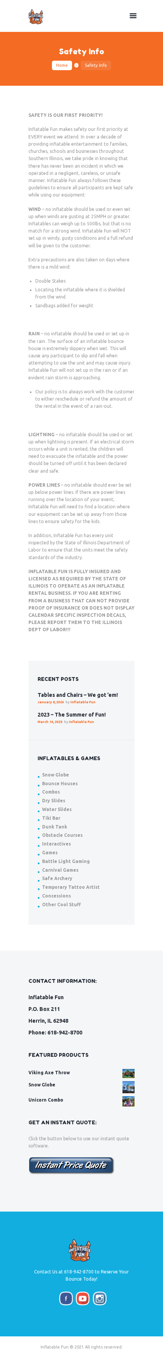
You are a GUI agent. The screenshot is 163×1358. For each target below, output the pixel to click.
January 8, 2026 (51, 702)
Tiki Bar (51, 818)
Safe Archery (57, 878)
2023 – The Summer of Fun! (72, 715)
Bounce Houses (60, 783)
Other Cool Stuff (61, 904)
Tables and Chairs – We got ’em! (78, 695)
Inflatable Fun (83, 702)
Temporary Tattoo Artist (71, 887)
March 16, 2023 (50, 722)
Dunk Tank (54, 826)
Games (50, 852)
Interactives (56, 843)
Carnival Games (60, 870)
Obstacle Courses (62, 835)
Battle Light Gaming (66, 861)
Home (62, 65)
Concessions (56, 895)
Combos (51, 791)
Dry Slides (53, 800)
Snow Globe (55, 774)
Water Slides (57, 809)
